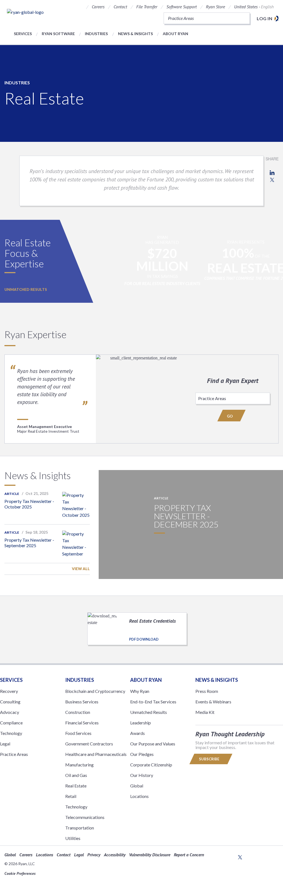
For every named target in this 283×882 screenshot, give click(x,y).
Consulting (10, 701)
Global (136, 785)
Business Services (81, 701)
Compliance (11, 722)
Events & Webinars (213, 701)
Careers (98, 6)
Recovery (9, 691)
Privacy (93, 854)
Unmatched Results (25, 289)
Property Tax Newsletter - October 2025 (29, 504)
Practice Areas (14, 754)
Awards (137, 733)
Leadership (140, 722)
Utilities (72, 838)
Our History (141, 775)
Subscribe (209, 759)
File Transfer (146, 6)
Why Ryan (139, 691)
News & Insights (135, 33)
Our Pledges (142, 754)
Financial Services (82, 722)
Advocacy (9, 712)
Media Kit (204, 712)
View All (81, 569)
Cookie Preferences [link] (20, 873)
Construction (77, 712)
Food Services (78, 733)
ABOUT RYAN (146, 680)
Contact (120, 6)
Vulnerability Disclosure (149, 854)
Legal (5, 743)
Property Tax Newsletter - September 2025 (29, 542)
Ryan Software (58, 33)
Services (23, 33)
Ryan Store (215, 6)
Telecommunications (84, 817)
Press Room (206, 691)
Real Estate (76, 785)
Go (230, 416)
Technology (11, 733)
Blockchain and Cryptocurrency (95, 691)
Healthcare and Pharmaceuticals (96, 754)
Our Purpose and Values (152, 743)
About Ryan (175, 33)
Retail (70, 796)
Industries (96, 33)
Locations (139, 796)
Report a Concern (189, 854)
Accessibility (114, 854)
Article (11, 494)
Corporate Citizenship (151, 764)
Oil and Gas (76, 775)
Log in (264, 18)
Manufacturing (79, 764)
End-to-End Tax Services (153, 701)
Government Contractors (89, 743)
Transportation (79, 827)
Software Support (181, 6)
